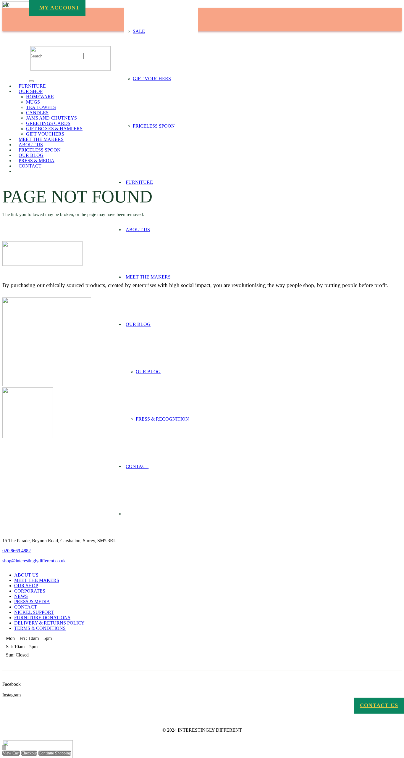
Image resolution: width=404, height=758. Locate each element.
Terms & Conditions (40, 628)
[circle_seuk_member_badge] (27, 436)
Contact (25, 606)
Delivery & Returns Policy (49, 622)
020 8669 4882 (16, 550)
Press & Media (32, 601)
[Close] (31, 81)
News (21, 596)
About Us (26, 574)
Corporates (29, 590)
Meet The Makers (36, 580)
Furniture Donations (42, 617)
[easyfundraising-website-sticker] (46, 384)
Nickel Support (34, 612)
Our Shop (26, 585)
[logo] (70, 69)
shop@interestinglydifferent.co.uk (34, 560)
